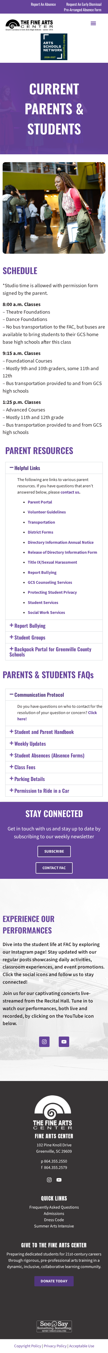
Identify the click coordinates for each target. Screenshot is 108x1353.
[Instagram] (44, 1042)
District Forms (40, 532)
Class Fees (24, 767)
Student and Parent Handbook (44, 731)
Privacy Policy (55, 1346)
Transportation (41, 522)
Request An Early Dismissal (83, 4)
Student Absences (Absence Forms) (49, 755)
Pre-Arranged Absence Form (82, 9)
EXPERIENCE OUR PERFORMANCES (29, 924)
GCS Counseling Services (50, 582)
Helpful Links (27, 467)
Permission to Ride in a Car (41, 790)
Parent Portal (40, 502)
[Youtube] (64, 1042)
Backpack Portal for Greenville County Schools (50, 651)
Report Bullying (42, 572)
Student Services (43, 602)
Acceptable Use (81, 1346)
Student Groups (29, 637)
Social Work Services (46, 612)
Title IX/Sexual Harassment (52, 562)
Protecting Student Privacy (52, 592)
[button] (93, 23)
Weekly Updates (30, 743)
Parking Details (29, 778)
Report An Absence (43, 4)
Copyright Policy (27, 1346)
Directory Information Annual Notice (61, 542)
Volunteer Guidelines (47, 512)
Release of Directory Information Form (62, 552)
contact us (70, 492)
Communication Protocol (39, 694)
